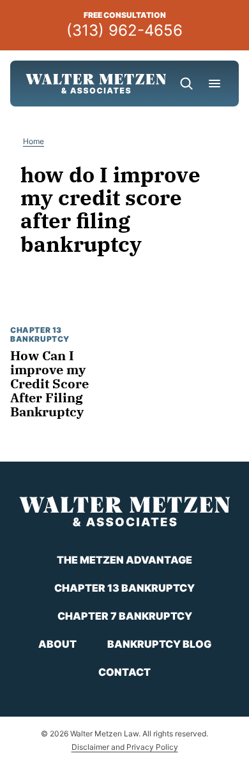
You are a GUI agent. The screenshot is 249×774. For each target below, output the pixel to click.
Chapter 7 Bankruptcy (124, 616)
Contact (124, 672)
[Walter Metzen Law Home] (96, 83)
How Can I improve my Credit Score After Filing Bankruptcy (49, 383)
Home (33, 141)
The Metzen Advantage (124, 559)
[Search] (186, 83)
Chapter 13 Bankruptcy (40, 334)
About (57, 644)
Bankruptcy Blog (159, 644)
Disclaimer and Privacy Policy (125, 747)
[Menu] (214, 83)
